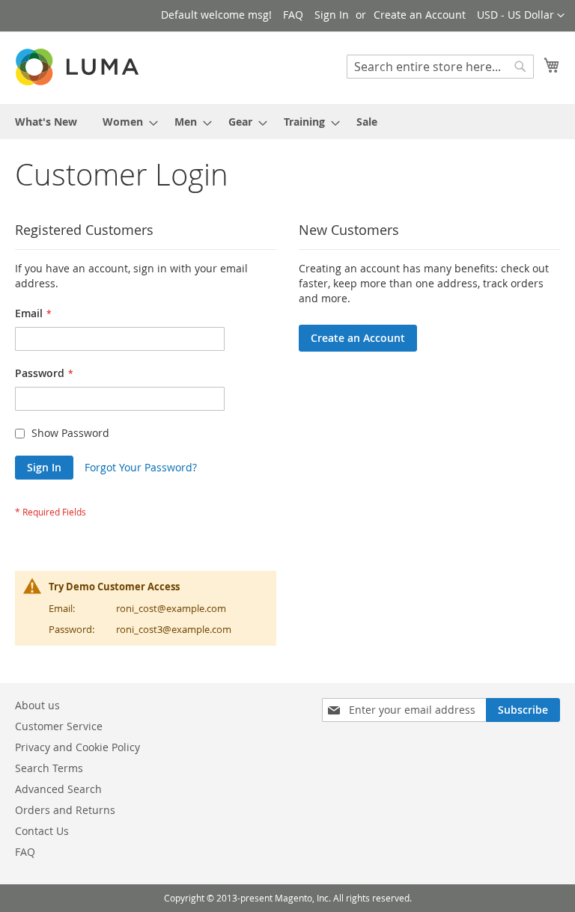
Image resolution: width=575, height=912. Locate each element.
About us (37, 705)
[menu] (287, 121)
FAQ (293, 14)
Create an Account (420, 14)
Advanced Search (58, 789)
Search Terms (49, 768)
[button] (521, 15)
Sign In (331, 14)
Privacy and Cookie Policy (77, 747)
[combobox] (440, 67)
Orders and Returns (65, 810)
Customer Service (59, 726)
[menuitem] (46, 121)
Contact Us (42, 831)
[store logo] (78, 67)
